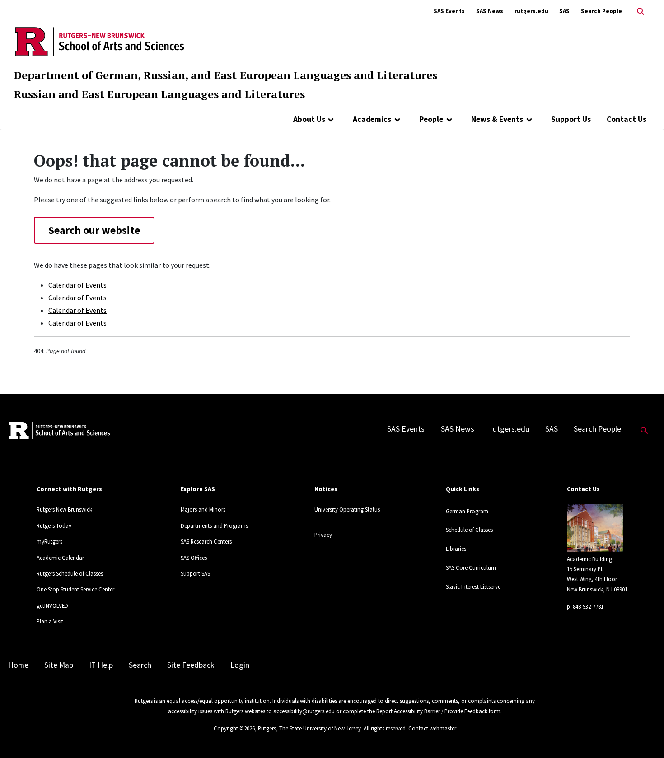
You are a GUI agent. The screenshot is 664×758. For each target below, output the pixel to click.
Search (140, 665)
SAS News (489, 11)
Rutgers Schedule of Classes (70, 573)
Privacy (323, 534)
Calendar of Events (77, 284)
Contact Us (626, 119)
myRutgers (49, 541)
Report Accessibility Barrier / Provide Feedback (431, 711)
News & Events (497, 119)
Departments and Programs (214, 525)
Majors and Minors (203, 509)
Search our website (94, 230)
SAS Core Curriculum (471, 567)
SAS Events (449, 11)
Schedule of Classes (469, 529)
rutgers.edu (531, 11)
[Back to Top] (644, 736)
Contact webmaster (432, 728)
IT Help (101, 665)
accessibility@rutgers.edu (304, 711)
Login (239, 665)
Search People (601, 11)
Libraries (456, 548)
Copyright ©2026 (234, 728)
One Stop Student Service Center (75, 589)
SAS (564, 11)
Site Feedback (190, 665)
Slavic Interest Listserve (473, 586)
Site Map (58, 665)
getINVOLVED (52, 605)
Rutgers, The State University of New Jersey (309, 728)
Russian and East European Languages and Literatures (159, 94)
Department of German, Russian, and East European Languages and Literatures (225, 75)
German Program (467, 511)
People (431, 119)
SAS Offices (194, 557)
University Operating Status (347, 509)
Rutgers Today (54, 525)
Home (18, 665)
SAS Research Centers (206, 541)
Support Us (571, 119)
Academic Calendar (60, 557)
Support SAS (195, 573)
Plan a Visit (50, 621)
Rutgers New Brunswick (64, 509)
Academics (372, 119)
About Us (309, 119)
